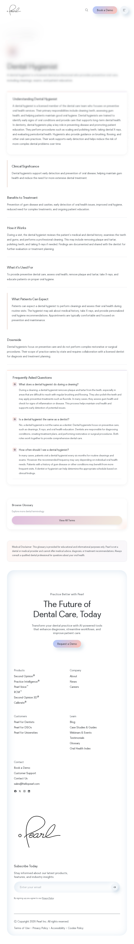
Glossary (11, 35)
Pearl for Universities (26, 732)
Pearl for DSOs (23, 727)
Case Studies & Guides (82, 727)
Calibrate (20, 702)
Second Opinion (24, 676)
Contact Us (21, 778)
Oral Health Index (79, 748)
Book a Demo (102, 10)
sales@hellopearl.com (27, 783)
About (72, 676)
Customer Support (25, 773)
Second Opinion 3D (26, 697)
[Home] (14, 10)
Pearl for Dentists (24, 722)
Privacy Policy (48, 898)
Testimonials (76, 737)
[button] (121, 10)
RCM (18, 692)
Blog (71, 722)
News (72, 681)
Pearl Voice (21, 686)
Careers (73, 686)
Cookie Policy (75, 928)
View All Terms (66, 520)
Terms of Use (22, 928)
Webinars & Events (79, 732)
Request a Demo (66, 644)
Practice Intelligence (27, 681)
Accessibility (58, 928)
